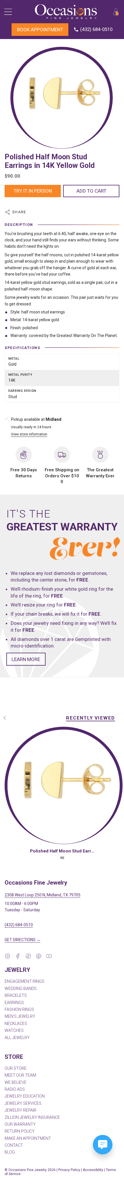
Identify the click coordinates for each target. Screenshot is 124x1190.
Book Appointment (40, 29)
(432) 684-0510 (19, 924)
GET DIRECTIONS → (22, 939)
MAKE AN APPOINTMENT (28, 1138)
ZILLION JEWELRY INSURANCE (32, 1117)
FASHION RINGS (19, 1009)
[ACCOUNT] (115, 11)
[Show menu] (7, 11)
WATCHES (14, 1030)
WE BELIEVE (16, 1082)
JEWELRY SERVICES (23, 1103)
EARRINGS (14, 1002)
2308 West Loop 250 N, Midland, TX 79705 (42, 895)
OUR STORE (16, 1068)
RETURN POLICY (20, 1131)
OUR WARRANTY (20, 1124)
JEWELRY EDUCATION (25, 1096)
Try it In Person (33, 191)
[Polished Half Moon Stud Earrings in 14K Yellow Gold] (63, 787)
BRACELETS (16, 995)
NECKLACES (16, 1023)
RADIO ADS (15, 1089)
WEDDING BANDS (21, 988)
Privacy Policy (69, 1170)
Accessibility (93, 1170)
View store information (29, 434)
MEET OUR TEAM (20, 1075)
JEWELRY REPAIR (20, 1110)
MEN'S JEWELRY (20, 1016)
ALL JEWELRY (17, 1037)
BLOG (10, 1152)
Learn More (26, 659)
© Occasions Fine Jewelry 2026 (30, 1170)
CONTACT (14, 1145)
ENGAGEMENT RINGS (24, 981)
